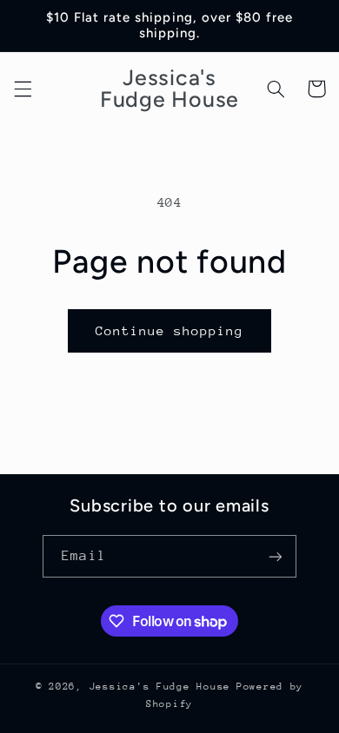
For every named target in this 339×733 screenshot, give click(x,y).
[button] (23, 89)
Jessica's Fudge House (160, 686)
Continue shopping (170, 330)
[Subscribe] (275, 556)
